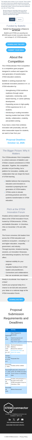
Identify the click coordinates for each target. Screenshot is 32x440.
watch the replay (15, 352)
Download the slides (16, 350)
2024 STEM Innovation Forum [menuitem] (15, 422)
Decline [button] (20, 19)
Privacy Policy (24, 436)
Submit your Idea (16, 50)
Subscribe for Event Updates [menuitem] (15, 425)
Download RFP (16, 299)
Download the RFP (16, 44)
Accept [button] (12, 19)
